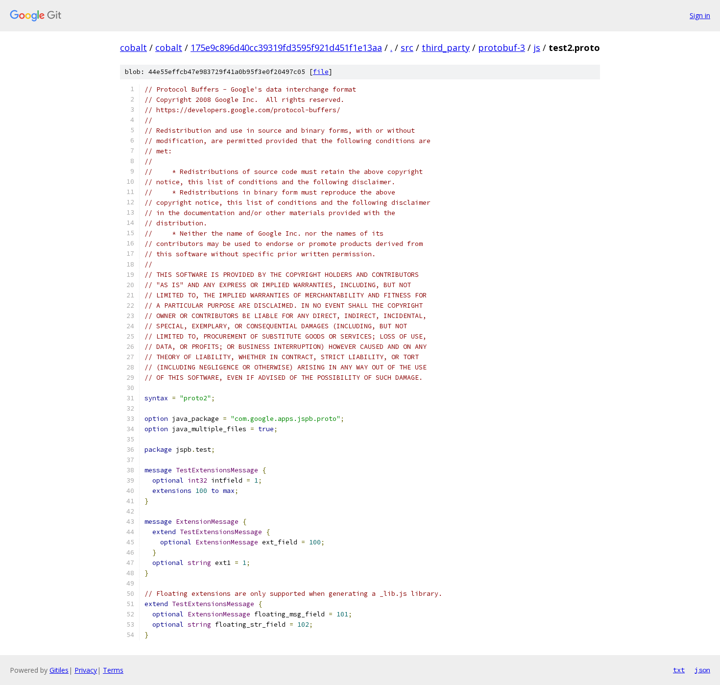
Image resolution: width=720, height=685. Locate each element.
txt (679, 669)
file (321, 72)
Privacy (85, 670)
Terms (113, 670)
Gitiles (59, 670)
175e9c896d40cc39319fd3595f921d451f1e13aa (286, 47)
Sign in (700, 15)
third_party (446, 47)
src (407, 47)
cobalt (133, 47)
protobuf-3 (501, 47)
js (536, 47)
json (702, 669)
